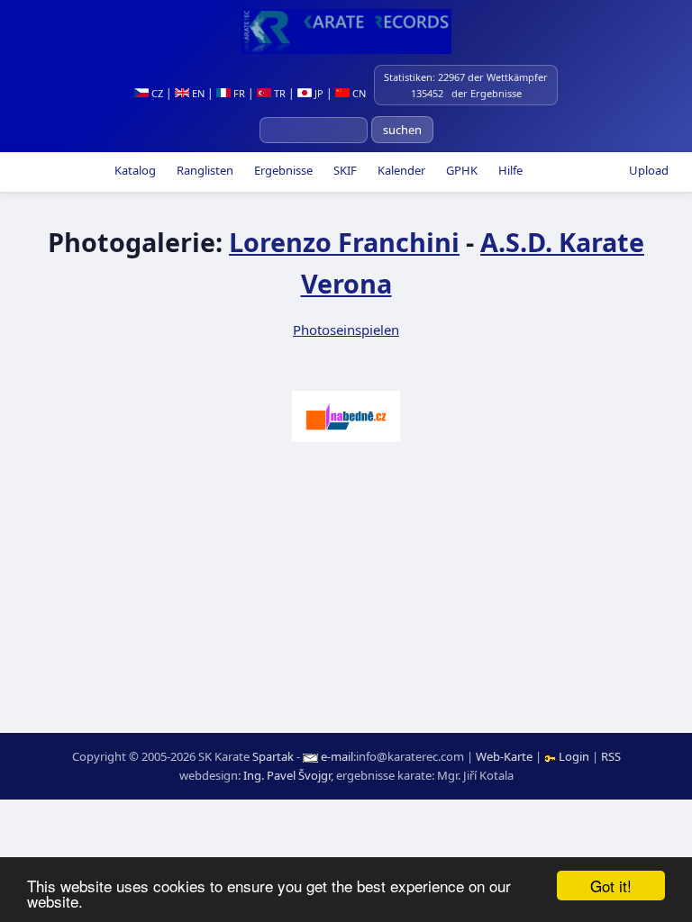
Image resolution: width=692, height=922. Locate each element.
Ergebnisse (282, 170)
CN (358, 93)
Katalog (134, 170)
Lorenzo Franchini (344, 241)
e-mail (337, 756)
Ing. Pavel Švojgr (287, 775)
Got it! (611, 885)
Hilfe (509, 170)
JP (317, 93)
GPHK (460, 170)
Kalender (400, 170)
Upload (649, 170)
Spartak (273, 756)
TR (278, 93)
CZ (156, 93)
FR (238, 93)
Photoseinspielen (346, 330)
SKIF (344, 170)
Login (574, 756)
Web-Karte (504, 756)
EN (197, 93)
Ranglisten (203, 170)
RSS (611, 756)
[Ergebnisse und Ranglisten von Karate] (346, 31)
